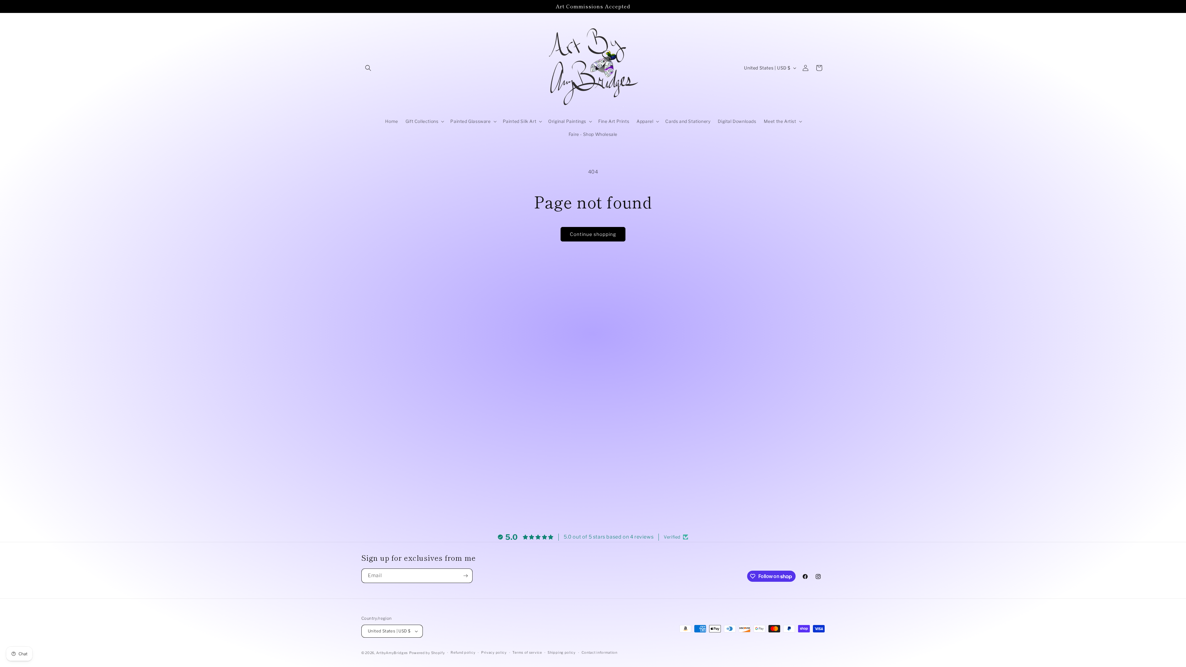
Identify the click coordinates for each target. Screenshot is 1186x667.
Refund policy (463, 652)
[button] (368, 68)
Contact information (599, 652)
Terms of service (527, 652)
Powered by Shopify (427, 653)
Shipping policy (562, 652)
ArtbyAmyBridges (392, 653)
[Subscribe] (465, 575)
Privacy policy (494, 652)
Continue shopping (593, 234)
